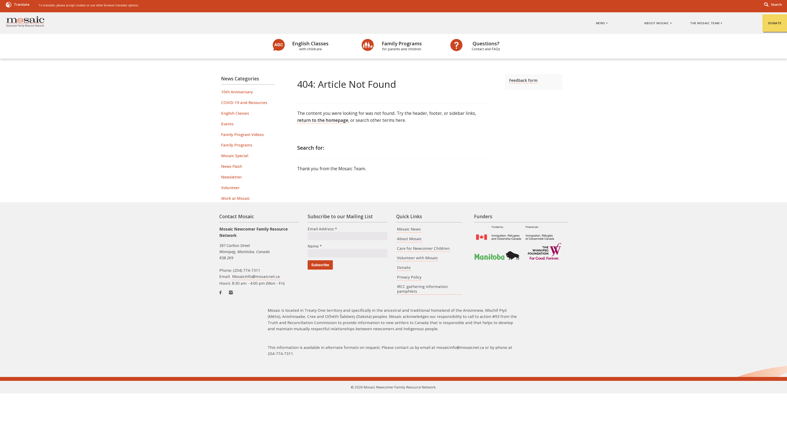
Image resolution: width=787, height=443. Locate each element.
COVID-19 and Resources (244, 102)
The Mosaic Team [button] (705, 23)
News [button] (600, 23)
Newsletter (231, 177)
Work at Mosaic (235, 198)
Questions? (486, 45)
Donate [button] (774, 23)
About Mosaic (409, 238)
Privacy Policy (409, 277)
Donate (404, 267)
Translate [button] (22, 4)
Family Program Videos (242, 134)
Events (227, 124)
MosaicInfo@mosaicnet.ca (256, 276)
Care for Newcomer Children (423, 248)
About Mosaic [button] (656, 23)
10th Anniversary (237, 92)
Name (315, 246)
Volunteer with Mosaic (417, 257)
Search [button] (776, 4)
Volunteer (230, 187)
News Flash (231, 166)
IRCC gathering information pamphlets (422, 289)
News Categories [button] (240, 78)
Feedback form (523, 80)
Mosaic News (409, 229)
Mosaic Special (234, 155)
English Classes (310, 45)
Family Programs (402, 45)
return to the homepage (322, 120)
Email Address (322, 229)
